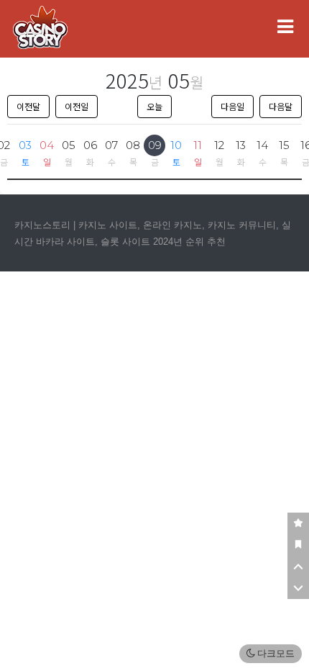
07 (111, 145)
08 (133, 145)
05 (68, 145)
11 (197, 145)
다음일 (232, 106)
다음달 (280, 106)
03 (25, 145)
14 (262, 145)
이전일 (76, 106)
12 (219, 145)
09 (155, 145)
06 (90, 145)
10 (176, 145)
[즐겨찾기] (298, 523)
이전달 (28, 106)
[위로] (298, 566)
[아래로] (298, 588)
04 (47, 145)
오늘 (154, 106)
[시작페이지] (298, 545)
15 (284, 145)
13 (241, 145)
